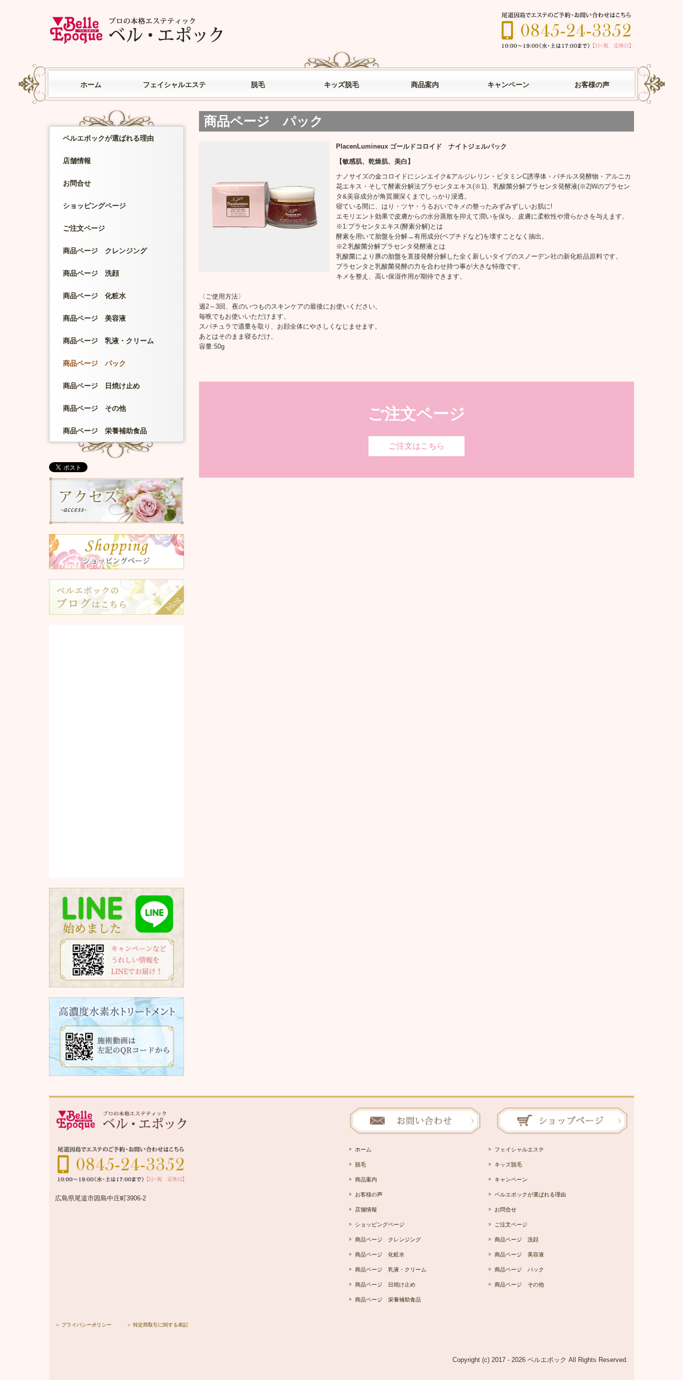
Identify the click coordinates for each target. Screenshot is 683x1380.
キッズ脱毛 (341, 85)
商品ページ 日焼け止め (101, 386)
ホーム (91, 85)
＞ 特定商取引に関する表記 (157, 1324)
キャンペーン (509, 85)
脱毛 (258, 85)
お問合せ (77, 183)
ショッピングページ (94, 206)
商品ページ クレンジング (105, 251)
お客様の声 (592, 85)
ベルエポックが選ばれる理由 (108, 138)
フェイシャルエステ (174, 85)
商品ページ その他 (94, 408)
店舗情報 (77, 161)
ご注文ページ (87, 228)
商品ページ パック (94, 363)
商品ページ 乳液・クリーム (108, 341)
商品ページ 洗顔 (91, 273)
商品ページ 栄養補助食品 (105, 431)
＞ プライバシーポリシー (83, 1324)
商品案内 (425, 85)
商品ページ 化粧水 (94, 296)
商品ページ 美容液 (94, 318)
